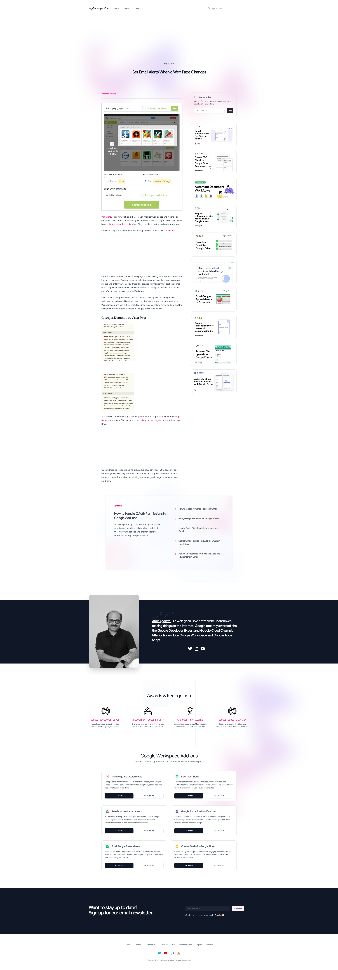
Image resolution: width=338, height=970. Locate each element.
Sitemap (209, 944)
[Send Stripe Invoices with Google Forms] (213, 381)
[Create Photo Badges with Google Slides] (213, 326)
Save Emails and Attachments (127, 811)
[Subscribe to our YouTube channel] (165, 953)
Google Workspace (193, 635)
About (116, 9)
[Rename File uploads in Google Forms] (213, 354)
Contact (138, 9)
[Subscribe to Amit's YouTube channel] (203, 649)
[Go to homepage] (99, 8)
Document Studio (190, 776)
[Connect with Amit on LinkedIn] (196, 649)
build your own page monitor (154, 420)
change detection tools (119, 224)
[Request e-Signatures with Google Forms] (213, 217)
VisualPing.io (107, 217)
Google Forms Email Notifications (198, 811)
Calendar (164, 944)
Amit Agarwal (161, 621)
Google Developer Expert (176, 631)
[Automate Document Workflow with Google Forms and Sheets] (213, 189)
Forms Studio (151, 944)
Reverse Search (185, 944)
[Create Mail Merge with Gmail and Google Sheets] (213, 272)
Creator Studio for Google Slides (198, 846)
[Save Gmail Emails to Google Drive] (213, 244)
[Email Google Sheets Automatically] (213, 299)
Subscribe (238, 908)
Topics (126, 9)
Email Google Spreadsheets (126, 846)
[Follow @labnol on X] (159, 953)
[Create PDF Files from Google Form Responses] (213, 162)
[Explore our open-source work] (172, 953)
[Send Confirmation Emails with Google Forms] (213, 135)
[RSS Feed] (178, 953)
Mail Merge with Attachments (127, 776)
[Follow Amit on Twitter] (190, 649)
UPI (173, 944)
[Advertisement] (169, 33)
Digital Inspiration (167, 960)
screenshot (169, 230)
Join (230, 111)
